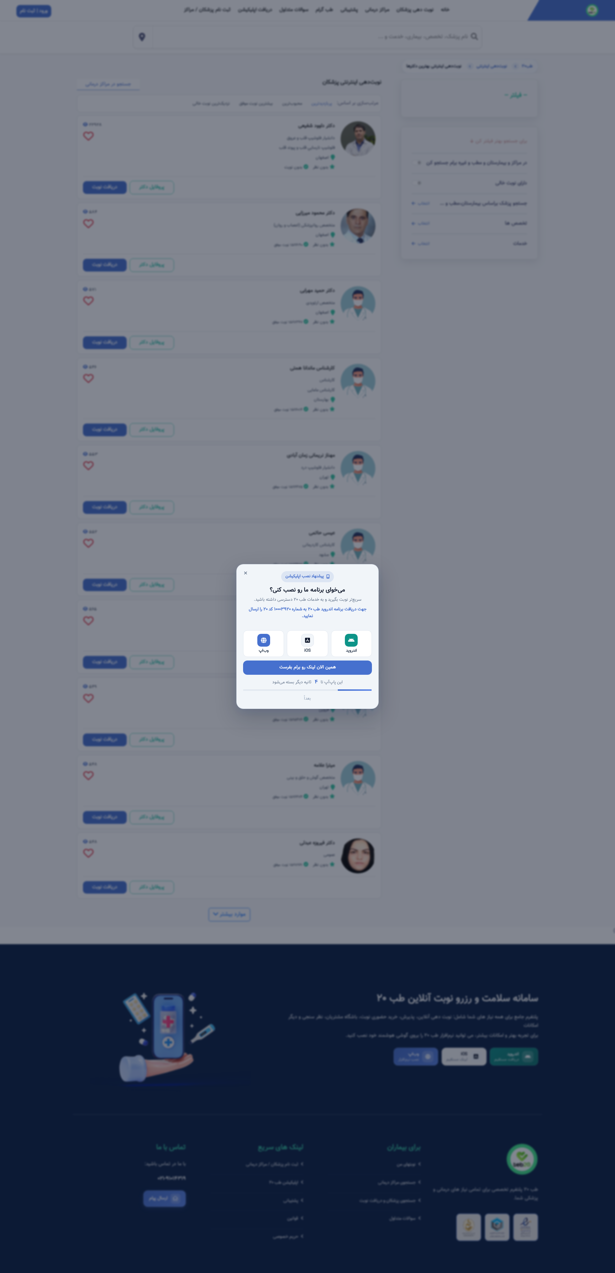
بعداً (307, 698)
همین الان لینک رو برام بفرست (307, 667)
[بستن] (245, 573)
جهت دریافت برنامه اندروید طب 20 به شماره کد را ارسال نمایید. (308, 613)
